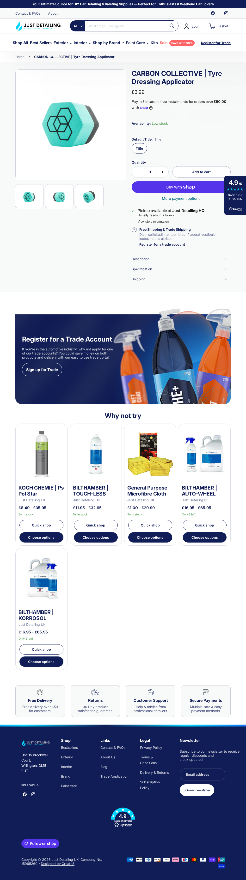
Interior (81, 42)
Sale (176, 42)
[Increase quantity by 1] (162, 171)
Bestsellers (69, 747)
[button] (123, 818)
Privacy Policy (151, 747)
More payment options (181, 198)
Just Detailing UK (31, 500)
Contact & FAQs (27, 13)
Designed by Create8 (57, 864)
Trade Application (114, 776)
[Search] (172, 25)
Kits (154, 42)
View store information (153, 221)
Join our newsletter (197, 790)
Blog (103, 767)
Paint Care (136, 42)
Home (20, 57)
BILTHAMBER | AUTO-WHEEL (199, 491)
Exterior (61, 42)
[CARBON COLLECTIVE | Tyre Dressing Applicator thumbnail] (29, 196)
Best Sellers (41, 42)
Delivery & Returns (154, 772)
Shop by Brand (107, 42)
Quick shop (41, 525)
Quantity (139, 162)
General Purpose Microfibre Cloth (147, 491)
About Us (107, 757)
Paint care (69, 786)
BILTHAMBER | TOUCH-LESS (90, 491)
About (53, 13)
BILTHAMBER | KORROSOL (36, 615)
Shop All (20, 42)
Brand (65, 776)
